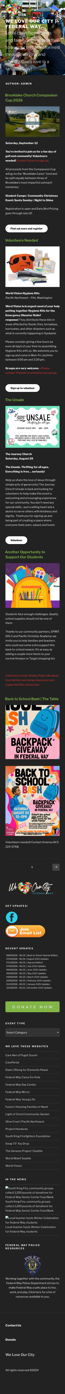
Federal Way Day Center (20, 1084)
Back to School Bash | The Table (32, 699)
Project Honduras (16, 1129)
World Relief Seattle (18, 1158)
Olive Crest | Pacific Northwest (24, 1121)
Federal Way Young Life (20, 1099)
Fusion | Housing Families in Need (26, 1106)
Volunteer (16, 540)
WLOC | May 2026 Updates (32, 973)
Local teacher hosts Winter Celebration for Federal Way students (30, 1229)
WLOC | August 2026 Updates (34, 959)
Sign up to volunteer (22, 388)
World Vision (13, 1165)
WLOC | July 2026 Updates (32, 966)
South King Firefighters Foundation (27, 1136)
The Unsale (14, 400)
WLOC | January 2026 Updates (34, 984)
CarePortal (12, 1062)
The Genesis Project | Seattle (24, 1151)
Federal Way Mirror (17, 1092)
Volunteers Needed (21, 240)
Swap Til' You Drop (17, 1143)
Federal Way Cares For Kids (22, 1077)
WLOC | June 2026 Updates (33, 970)
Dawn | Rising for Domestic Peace (26, 1070)
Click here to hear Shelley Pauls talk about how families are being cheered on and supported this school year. (32, 680)
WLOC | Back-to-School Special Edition (38, 955)
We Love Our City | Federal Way (31, 24)
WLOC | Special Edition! (31, 962)
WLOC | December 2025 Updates (35, 988)
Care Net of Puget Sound (21, 1055)
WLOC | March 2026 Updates (33, 977)
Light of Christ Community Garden (27, 1114)
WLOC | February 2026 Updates (35, 980)
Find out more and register (26, 228)
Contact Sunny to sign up (32, 160)
